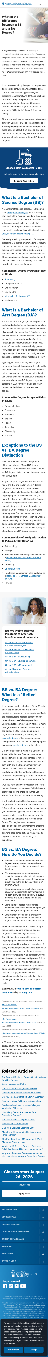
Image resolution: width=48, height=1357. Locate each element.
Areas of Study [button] (9, 1209)
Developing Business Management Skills (21, 1092)
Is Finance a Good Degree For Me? (18, 1119)
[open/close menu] (43, 4)
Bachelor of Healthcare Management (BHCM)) (23, 577)
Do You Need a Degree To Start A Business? (23, 1096)
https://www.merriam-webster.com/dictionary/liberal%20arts (23, 1033)
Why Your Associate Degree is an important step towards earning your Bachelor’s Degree (23, 1155)
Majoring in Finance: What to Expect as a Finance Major (21, 1133)
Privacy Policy (9, 1343)
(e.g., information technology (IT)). (18, 233)
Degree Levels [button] (9, 1217)
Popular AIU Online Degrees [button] (15, 1232)
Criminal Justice (12, 568)
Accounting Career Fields (14, 1084)
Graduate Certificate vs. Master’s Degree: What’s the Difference (21, 1107)
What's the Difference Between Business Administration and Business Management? (22, 1147)
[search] (40, 3)
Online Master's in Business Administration (18, 671)
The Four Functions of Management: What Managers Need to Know (22, 1140)
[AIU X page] (17, 1286)
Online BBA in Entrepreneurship (20, 660)
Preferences (13, 1349)
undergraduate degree (17, 212)
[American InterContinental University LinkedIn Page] (11, 1286)
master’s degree (20, 745)
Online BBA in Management (18, 664)
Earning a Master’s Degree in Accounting (21, 1100)
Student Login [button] (9, 1261)
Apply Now (24, 1193)
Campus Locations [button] (11, 1224)
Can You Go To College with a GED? (19, 1088)
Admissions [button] (7, 1254)
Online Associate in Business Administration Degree (19, 644)
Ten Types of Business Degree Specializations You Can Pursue (24, 1078)
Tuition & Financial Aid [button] (13, 1239)
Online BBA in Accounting (17, 656)
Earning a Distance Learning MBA (18, 1127)
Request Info (24, 1184)
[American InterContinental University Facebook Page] (5, 1286)
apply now (27, 992)
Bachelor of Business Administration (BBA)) (23, 559)
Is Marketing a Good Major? (15, 1123)
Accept (33, 1349)
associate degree (10, 737)
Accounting (10, 279)
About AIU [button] (6, 1246)
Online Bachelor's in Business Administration (19, 651)
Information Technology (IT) (17, 296)
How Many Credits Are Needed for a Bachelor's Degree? (19, 1114)
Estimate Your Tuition (24, 180)
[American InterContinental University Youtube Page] (23, 1286)
